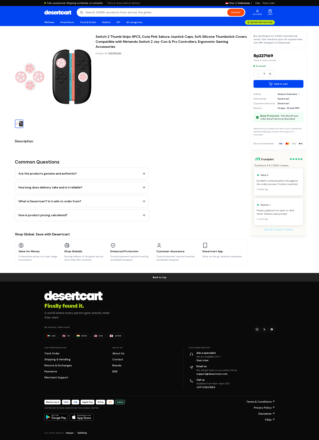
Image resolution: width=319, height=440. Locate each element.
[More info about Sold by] (299, 94)
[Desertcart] (57, 12)
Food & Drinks (88, 22)
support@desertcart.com (212, 373)
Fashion (106, 22)
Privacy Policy (264, 407)
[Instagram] (257, 329)
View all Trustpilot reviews (278, 229)
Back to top (159, 277)
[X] (264, 329)
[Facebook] (272, 329)
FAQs (270, 419)
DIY (118, 22)
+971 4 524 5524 (205, 387)
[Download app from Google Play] (56, 417)
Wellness (49, 22)
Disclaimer (266, 413)
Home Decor (67, 22)
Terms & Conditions (260, 401)
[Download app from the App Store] (81, 417)
